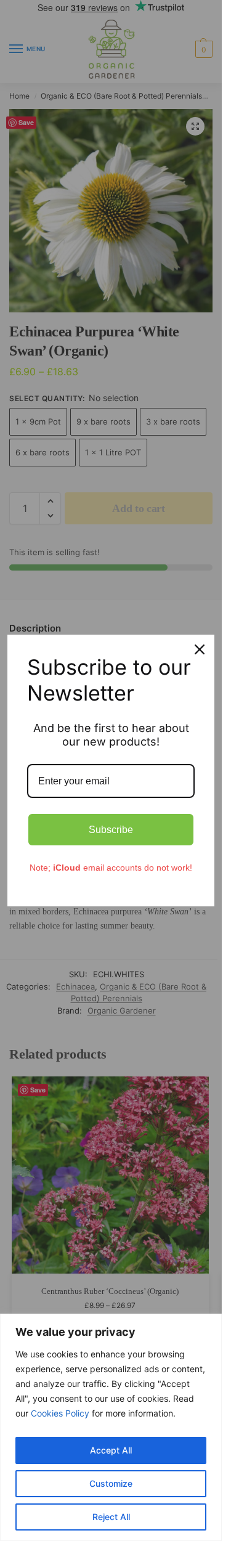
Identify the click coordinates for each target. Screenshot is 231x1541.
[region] (111, 1427)
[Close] (199, 649)
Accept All (111, 1450)
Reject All (111, 1516)
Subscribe (111, 829)
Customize (110, 1483)
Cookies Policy (60, 1413)
